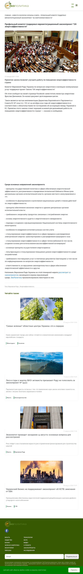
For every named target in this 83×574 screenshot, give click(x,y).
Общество (8, 540)
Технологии (28, 537)
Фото (25, 540)
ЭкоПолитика (16, 278)
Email (8, 556)
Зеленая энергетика (12, 545)
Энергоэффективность (27, 286)
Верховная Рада (13, 286)
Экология (21, 343)
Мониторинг (9, 548)
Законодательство (20, 398)
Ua (72, 4)
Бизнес (7, 542)
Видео (26, 542)
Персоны (8, 550)
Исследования (29, 550)
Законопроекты (29, 548)
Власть (7, 537)
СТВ (16, 506)
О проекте (27, 545)
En (72, 7)
